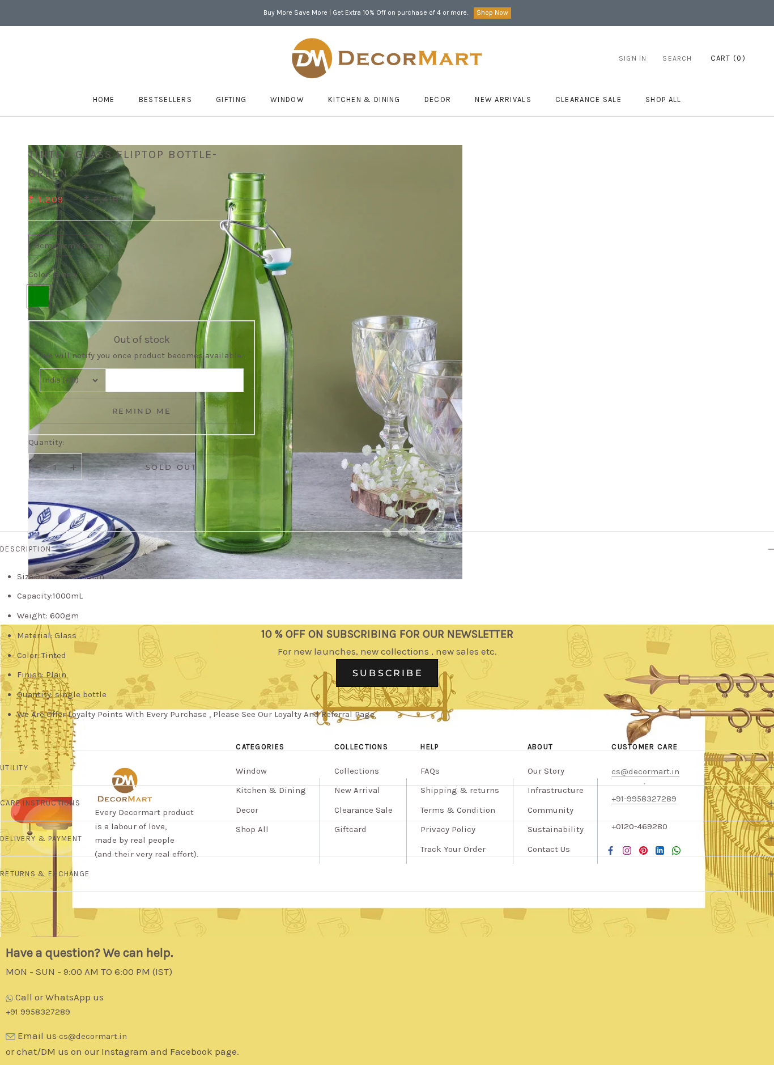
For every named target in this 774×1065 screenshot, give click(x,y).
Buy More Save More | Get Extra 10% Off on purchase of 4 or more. (365, 12)
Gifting (231, 99)
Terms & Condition (457, 810)
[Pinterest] (643, 850)
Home (104, 99)
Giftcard (350, 829)
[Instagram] (627, 850)
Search (677, 58)
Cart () (728, 58)
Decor (438, 99)
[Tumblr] (676, 850)
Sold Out (172, 467)
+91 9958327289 (38, 1012)
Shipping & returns (459, 790)
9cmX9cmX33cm (69, 245)
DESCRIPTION (25, 549)
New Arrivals (503, 99)
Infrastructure (556, 790)
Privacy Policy (447, 829)
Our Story (546, 771)
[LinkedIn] (660, 850)
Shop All (252, 829)
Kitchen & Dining (364, 99)
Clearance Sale (588, 99)
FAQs (430, 771)
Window (287, 99)
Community (550, 810)
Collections (356, 771)
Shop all (663, 99)
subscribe (387, 673)
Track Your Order (453, 849)
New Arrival (357, 790)
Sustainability (556, 829)
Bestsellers (165, 99)
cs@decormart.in (93, 1036)
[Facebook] (610, 850)
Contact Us (549, 849)
